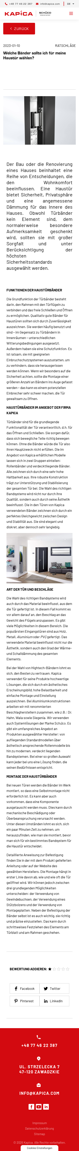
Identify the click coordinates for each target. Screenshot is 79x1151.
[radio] (50, 969)
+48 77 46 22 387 (39, 1045)
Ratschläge (65, 45)
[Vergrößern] (67, 538)
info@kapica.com (39, 1093)
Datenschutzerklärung (39, 1128)
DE (68, 3)
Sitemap (39, 1134)
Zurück (21, 28)
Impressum (39, 1123)
